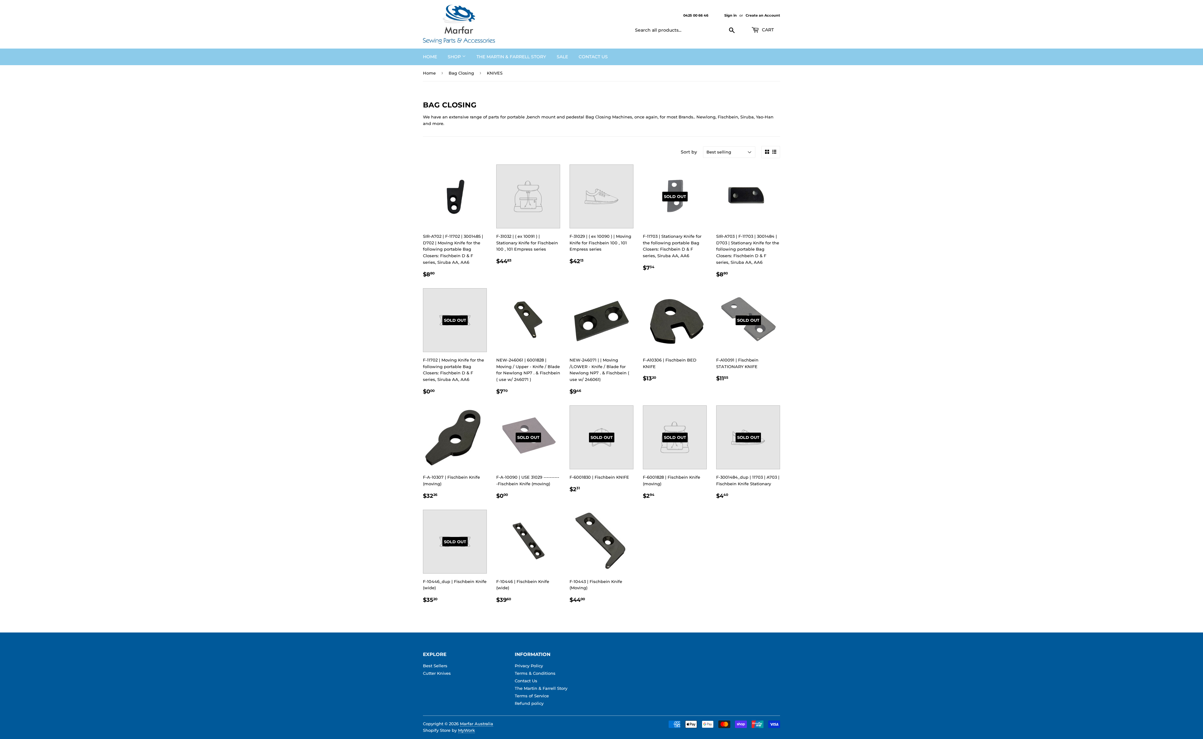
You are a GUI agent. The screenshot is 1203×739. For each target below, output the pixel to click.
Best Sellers (435, 665)
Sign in (730, 15)
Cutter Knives (437, 673)
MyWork (466, 730)
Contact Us (593, 57)
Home (430, 57)
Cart (767, 30)
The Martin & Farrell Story (511, 57)
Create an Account (763, 15)
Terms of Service (532, 695)
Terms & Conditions (535, 673)
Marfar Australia (476, 723)
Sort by (689, 152)
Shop (455, 57)
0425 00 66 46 (696, 15)
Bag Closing (461, 72)
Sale (562, 57)
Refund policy (529, 703)
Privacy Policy (529, 665)
